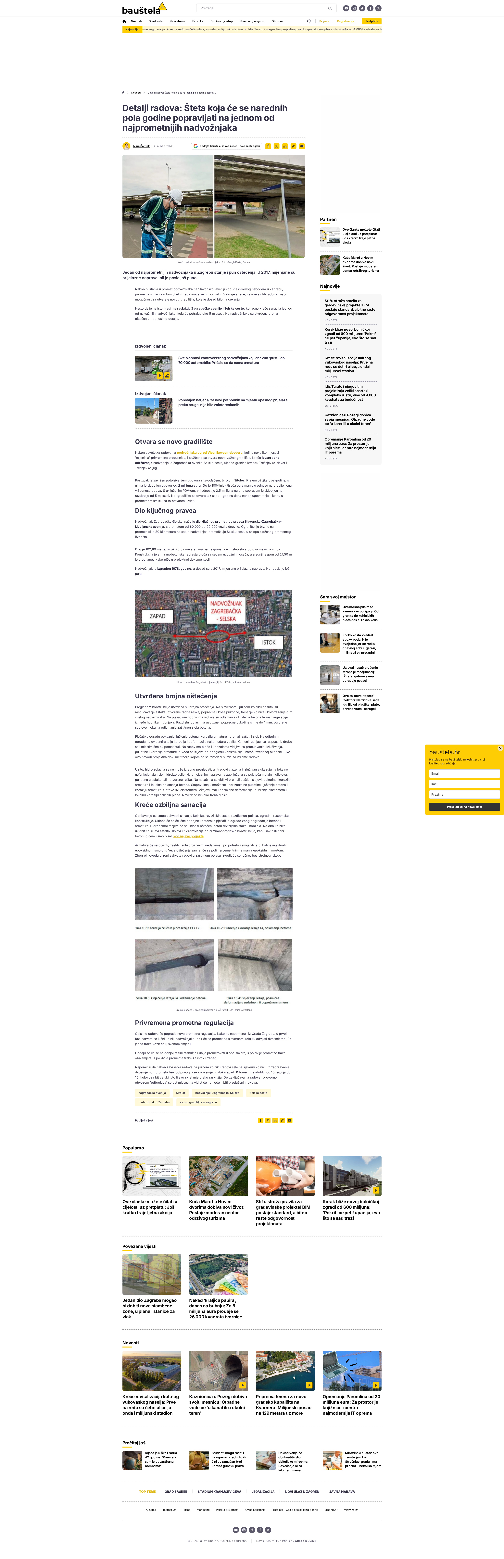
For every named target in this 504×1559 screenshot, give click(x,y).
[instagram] (354, 8)
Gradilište (156, 21)
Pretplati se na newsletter (464, 807)
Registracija (345, 21)
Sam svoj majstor (252, 21)
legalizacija (263, 1492)
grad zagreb (176, 1492)
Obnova (277, 21)
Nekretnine (177, 21)
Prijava (324, 21)
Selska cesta (258, 1092)
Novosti (136, 21)
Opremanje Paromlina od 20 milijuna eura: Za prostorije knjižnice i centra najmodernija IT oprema (350, 445)
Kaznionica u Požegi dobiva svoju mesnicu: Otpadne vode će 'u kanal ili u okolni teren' (369, 29)
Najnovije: (132, 29)
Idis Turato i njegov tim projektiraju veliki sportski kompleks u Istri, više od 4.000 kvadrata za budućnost (229, 29)
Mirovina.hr (351, 1509)
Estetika (198, 21)
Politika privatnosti (227, 1509)
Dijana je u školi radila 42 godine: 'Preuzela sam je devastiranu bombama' (161, 1459)
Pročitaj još (133, 1442)
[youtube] (346, 8)
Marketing (203, 1509)
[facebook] (370, 8)
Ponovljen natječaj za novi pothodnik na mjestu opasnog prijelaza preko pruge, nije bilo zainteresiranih (232, 402)
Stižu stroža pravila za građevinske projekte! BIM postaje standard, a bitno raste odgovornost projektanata (350, 307)
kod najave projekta (188, 836)
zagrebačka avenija (152, 1092)
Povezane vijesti (139, 1246)
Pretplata (371, 21)
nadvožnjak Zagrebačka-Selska (217, 1092)
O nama (151, 1509)
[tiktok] (362, 8)
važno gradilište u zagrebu (198, 1102)
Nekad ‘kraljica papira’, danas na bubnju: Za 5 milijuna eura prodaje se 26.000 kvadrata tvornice (215, 1308)
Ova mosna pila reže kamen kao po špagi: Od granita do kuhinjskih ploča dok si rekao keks (360, 613)
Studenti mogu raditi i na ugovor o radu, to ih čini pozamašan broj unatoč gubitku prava (229, 1459)
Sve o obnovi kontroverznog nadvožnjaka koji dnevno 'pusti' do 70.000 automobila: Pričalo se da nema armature (231, 360)
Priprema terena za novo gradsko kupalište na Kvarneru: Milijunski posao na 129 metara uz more (283, 1405)
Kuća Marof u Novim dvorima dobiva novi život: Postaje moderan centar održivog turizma (361, 264)
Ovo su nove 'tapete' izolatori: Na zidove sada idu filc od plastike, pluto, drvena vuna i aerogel (361, 702)
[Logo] (144, 8)
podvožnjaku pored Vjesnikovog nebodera (209, 452)
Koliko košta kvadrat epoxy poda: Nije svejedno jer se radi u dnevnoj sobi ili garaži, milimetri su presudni (359, 643)
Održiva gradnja (221, 21)
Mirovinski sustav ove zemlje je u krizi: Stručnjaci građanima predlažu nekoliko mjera (363, 1459)
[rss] (378, 8)
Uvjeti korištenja (255, 1509)
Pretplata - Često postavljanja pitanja (295, 1509)
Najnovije (330, 286)
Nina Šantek (141, 146)
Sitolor (180, 1092)
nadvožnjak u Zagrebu (154, 1102)
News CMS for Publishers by (286, 1540)
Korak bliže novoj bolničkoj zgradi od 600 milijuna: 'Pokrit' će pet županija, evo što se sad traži (350, 335)
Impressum (169, 1509)
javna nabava (342, 1492)
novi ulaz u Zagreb (302, 1492)
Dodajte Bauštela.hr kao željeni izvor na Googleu (230, 146)
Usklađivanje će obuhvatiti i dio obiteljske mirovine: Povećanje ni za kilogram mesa (293, 1461)
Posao (186, 1509)
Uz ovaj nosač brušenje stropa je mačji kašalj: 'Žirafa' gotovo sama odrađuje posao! (360, 674)
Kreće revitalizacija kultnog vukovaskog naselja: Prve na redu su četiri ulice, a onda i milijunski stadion (349, 364)
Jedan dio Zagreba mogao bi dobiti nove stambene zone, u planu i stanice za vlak (149, 1308)
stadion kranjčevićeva (219, 1492)
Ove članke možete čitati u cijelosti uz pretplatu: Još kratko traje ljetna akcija (361, 235)
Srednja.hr (330, 1509)
